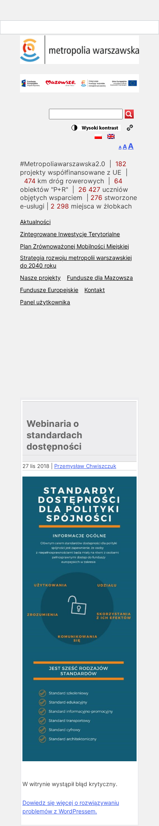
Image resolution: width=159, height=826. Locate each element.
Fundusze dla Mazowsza (100, 277)
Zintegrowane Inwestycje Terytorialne (70, 234)
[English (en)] (111, 136)
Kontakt (94, 289)
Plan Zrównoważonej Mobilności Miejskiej (74, 246)
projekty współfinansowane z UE (73, 168)
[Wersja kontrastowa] (96, 128)
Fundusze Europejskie (49, 289)
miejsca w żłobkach (91, 206)
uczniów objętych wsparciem (74, 193)
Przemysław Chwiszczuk (85, 466)
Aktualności (35, 221)
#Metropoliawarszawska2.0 (62, 164)
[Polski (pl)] (98, 136)
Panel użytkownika (45, 302)
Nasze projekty (40, 277)
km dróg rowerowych (64, 181)
